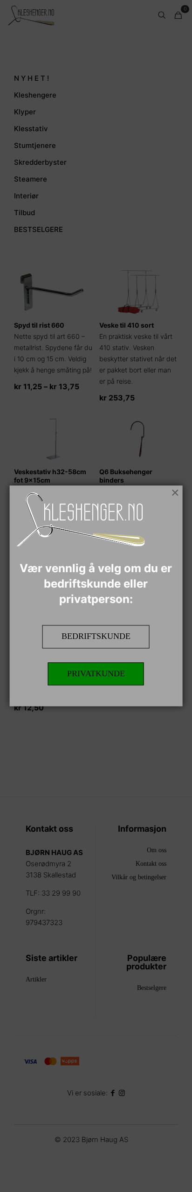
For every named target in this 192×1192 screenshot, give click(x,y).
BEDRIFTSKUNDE (96, 636)
